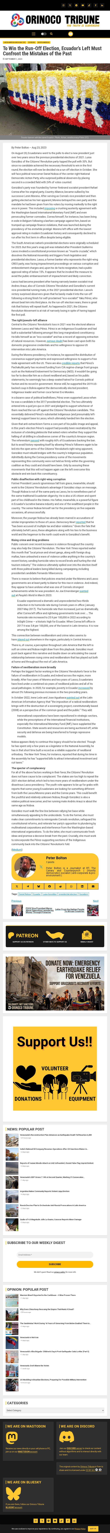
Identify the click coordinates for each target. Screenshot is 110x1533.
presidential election (68, 894)
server (74, 1448)
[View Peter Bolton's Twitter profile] (41, 867)
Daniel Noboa (25, 894)
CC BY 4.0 (90, 1470)
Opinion (31, 42)
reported (81, 522)
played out (23, 639)
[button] (33, 35)
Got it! (93, 1529)
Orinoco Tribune (87, 1466)
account (27, 1452)
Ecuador (37, 894)
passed (35, 440)
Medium (17, 849)
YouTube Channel (67, 34)
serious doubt (55, 341)
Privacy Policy (79, 1529)
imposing (49, 208)
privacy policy (59, 1272)
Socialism (83, 894)
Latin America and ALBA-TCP (14, 42)
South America (43, 42)
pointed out (73, 697)
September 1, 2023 (13, 59)
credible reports (71, 363)
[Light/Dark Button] (44, 33)
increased (84, 687)
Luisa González (50, 894)
